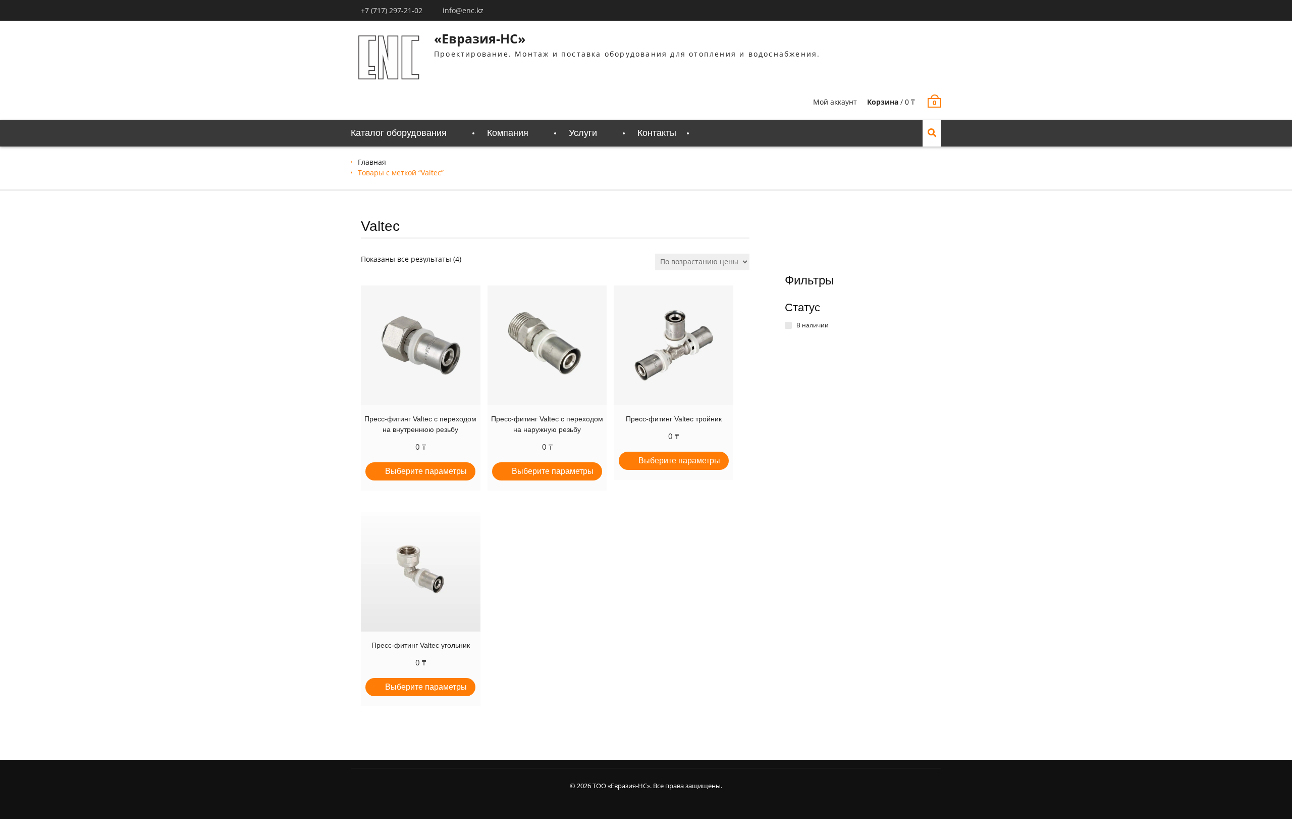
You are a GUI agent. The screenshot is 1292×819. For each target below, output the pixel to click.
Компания (507, 133)
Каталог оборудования (399, 133)
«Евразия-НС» (479, 38)
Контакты (656, 133)
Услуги (583, 133)
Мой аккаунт (835, 102)
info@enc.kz (463, 10)
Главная (372, 162)
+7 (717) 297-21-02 (391, 10)
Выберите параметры (426, 471)
